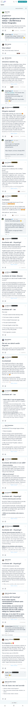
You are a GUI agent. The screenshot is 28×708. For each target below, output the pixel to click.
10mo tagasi (7, 527)
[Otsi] (16, 2)
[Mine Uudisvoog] (5, 705)
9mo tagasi (7, 108)
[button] (19, 8)
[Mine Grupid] (14, 705)
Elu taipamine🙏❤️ (8, 643)
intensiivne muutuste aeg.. (10, 62)
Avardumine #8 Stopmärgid (11, 597)
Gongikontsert (6, 16)
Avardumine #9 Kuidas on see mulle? (13, 463)
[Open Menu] (2, 2)
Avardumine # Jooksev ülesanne (12, 276)
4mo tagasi (7, 45)
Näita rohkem (8, 156)
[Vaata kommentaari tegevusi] (25, 34)
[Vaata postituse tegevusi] (25, 12)
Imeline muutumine (8, 166)
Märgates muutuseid (8, 111)
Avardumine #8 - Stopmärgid (11, 563)
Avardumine (6, 200)
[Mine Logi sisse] (23, 705)
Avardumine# (6, 361)
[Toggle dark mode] (14, 2)
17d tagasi (6, 13)
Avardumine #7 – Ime (9, 309)
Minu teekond (6, 48)
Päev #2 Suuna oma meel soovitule (13, 686)
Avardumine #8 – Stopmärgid (11, 242)
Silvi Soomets (10, 92)
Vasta (6, 39)
